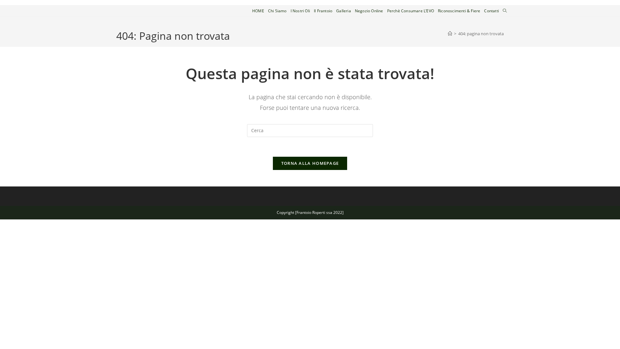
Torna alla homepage (310, 163)
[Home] (450, 34)
